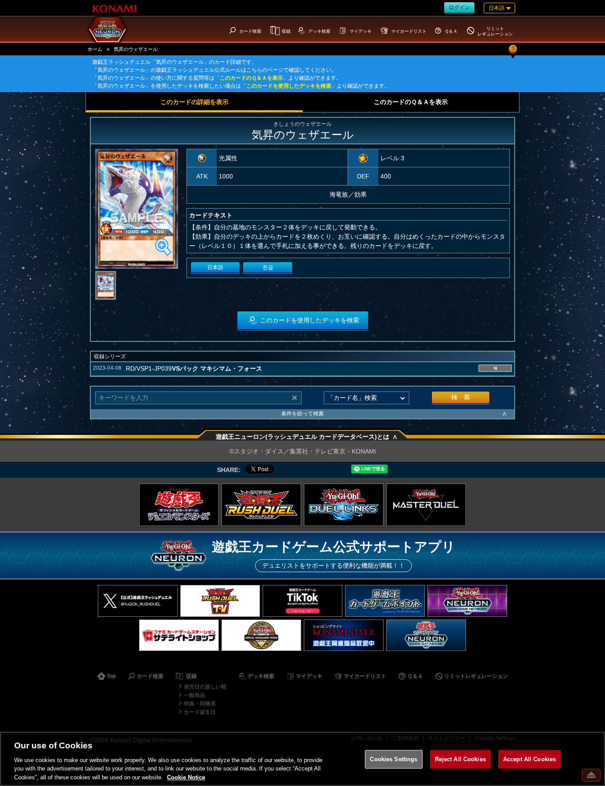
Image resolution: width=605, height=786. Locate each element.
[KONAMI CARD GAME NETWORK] (467, 600)
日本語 (215, 267)
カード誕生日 (200, 712)
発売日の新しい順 (205, 687)
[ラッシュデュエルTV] (220, 600)
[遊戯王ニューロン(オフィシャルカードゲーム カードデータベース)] (426, 635)
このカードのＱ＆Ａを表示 (251, 78)
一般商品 (194, 695)
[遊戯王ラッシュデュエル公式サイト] (261, 505)
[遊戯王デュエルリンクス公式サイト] (344, 505)
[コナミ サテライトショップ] (179, 635)
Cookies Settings (393, 759)
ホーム (95, 49)
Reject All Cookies (460, 759)
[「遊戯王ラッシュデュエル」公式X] (138, 600)
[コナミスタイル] (344, 635)
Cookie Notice (186, 777)
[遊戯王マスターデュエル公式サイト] (426, 505)
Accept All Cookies (529, 759)
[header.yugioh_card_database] (107, 29)
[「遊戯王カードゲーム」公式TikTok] (302, 600)
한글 (268, 267)
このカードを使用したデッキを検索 (288, 86)
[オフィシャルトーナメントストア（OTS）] (261, 635)
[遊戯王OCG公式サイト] (179, 505)
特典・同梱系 (200, 704)
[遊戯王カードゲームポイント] (385, 600)
